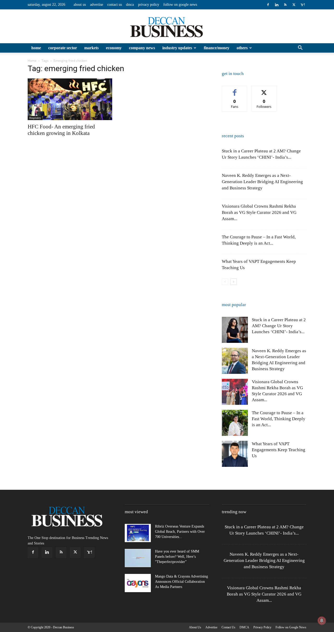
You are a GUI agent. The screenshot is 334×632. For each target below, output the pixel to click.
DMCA (130, 5)
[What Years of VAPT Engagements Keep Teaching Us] (235, 454)
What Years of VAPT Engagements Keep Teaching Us (278, 449)
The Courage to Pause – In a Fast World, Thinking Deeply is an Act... (278, 418)
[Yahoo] (302, 4)
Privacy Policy (148, 5)
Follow (264, 90)
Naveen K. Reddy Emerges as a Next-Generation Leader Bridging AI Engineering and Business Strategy (262, 181)
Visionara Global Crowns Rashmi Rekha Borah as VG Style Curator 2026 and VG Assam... (259, 212)
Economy (114, 48)
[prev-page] (225, 281)
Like (235, 90)
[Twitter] (294, 4)
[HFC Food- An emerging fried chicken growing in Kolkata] (70, 99)
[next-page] (233, 281)
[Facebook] (268, 4)
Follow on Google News (180, 5)
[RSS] (285, 4)
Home (36, 48)
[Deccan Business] (167, 26)
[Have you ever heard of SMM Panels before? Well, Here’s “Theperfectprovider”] (138, 558)
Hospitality (35, 117)
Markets (91, 48)
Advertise (96, 5)
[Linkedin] (277, 4)
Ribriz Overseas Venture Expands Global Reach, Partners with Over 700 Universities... (180, 531)
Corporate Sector (62, 48)
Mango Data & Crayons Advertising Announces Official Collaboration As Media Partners (181, 581)
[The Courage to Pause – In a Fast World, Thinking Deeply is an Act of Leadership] (235, 423)
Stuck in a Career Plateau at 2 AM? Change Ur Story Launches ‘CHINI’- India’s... (279, 325)
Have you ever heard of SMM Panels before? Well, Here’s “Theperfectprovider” (177, 556)
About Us (80, 5)
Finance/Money (216, 48)
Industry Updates (177, 48)
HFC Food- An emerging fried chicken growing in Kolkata (61, 129)
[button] (300, 48)
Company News (142, 48)
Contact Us (114, 5)
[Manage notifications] (322, 620)
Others (242, 48)
